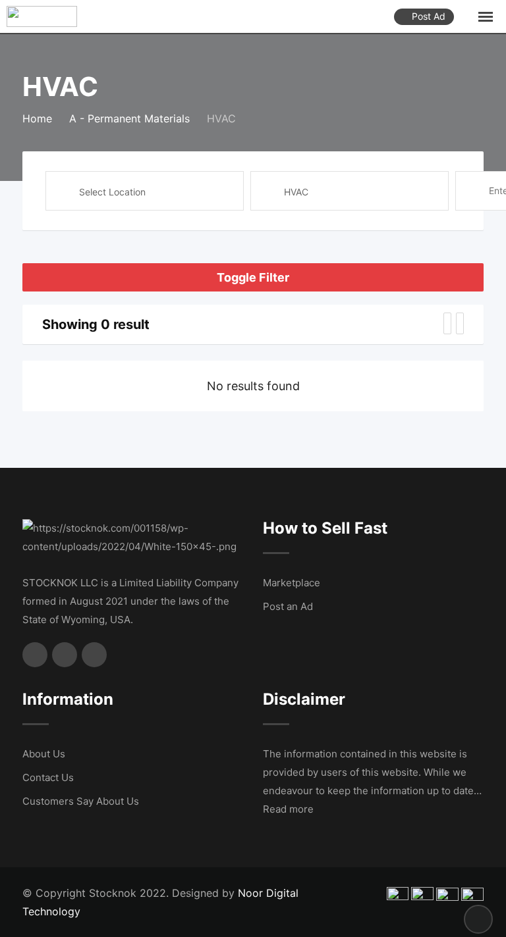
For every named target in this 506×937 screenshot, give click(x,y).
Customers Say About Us (80, 801)
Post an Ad (288, 606)
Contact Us (48, 777)
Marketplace (291, 582)
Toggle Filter (253, 277)
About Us (43, 753)
